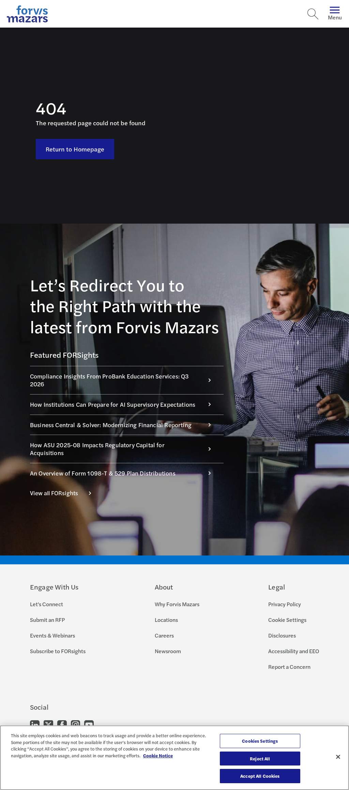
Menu (335, 17)
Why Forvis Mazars (177, 604)
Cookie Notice (158, 755)
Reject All (260, 758)
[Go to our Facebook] (62, 724)
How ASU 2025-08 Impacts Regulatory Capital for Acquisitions (97, 449)
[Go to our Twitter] (48, 724)
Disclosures (282, 635)
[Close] (338, 756)
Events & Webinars (52, 635)
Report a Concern (289, 667)
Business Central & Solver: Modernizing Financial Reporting (111, 425)
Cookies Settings (260, 741)
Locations (166, 620)
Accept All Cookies (259, 776)
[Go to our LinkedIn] (35, 724)
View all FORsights (54, 493)
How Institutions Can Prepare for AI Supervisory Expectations (112, 404)
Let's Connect (46, 604)
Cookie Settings (287, 620)
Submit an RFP (47, 620)
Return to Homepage (75, 149)
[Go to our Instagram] (75, 724)
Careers (164, 635)
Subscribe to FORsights (58, 651)
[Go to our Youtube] (89, 724)
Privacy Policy (284, 604)
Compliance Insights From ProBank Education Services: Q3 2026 (109, 380)
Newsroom (168, 651)
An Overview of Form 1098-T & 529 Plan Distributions (103, 473)
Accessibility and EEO (293, 651)
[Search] (312, 14)
